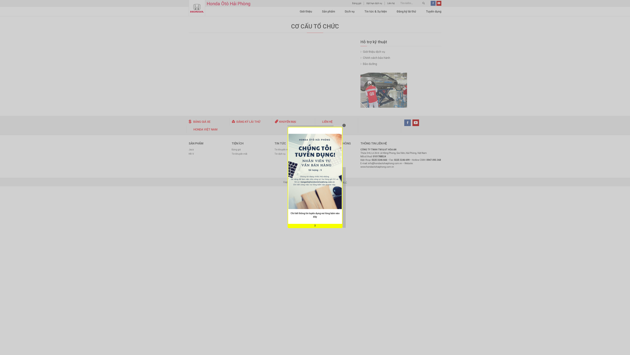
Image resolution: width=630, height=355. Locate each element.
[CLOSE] (344, 125)
